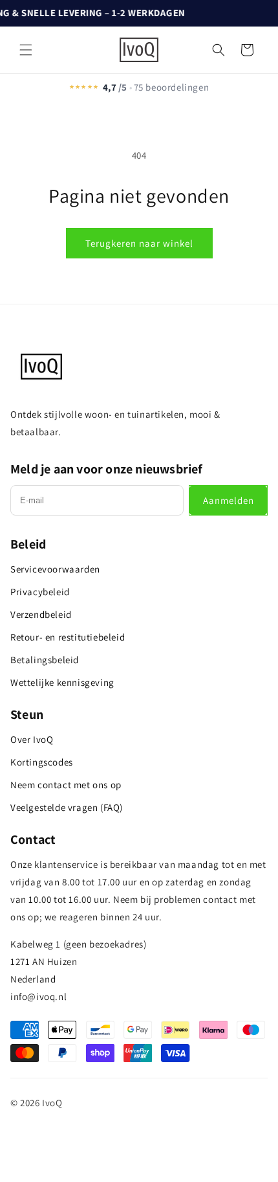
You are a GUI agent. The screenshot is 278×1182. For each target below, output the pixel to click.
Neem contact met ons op (66, 785)
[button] (26, 50)
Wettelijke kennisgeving (62, 682)
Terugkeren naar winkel (139, 243)
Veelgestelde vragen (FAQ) (66, 807)
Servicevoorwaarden (55, 569)
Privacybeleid (40, 591)
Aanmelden (228, 500)
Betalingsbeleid (44, 660)
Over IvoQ (31, 739)
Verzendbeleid (41, 614)
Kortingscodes (41, 762)
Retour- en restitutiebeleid (67, 637)
